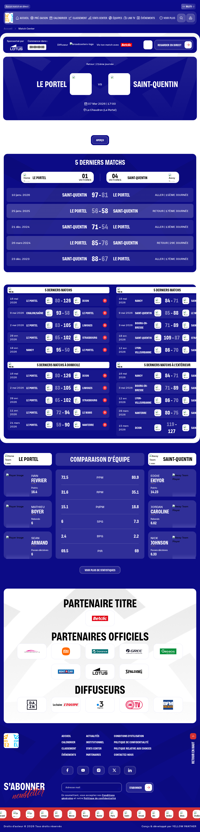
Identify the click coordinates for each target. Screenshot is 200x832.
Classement (79, 18)
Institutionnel (95, 742)
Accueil (24, 18)
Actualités (92, 736)
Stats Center (99, 18)
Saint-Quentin (177, 459)
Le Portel (28, 459)
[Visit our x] (114, 770)
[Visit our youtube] (83, 770)
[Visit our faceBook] (67, 770)
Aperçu (100, 140)
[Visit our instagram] (99, 770)
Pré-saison (41, 18)
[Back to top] (193, 736)
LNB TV (131, 18)
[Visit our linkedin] (130, 770)
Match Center (26, 28)
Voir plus (169, 18)
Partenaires (93, 754)
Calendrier (59, 18)
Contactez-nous (123, 754)
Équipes (117, 18)
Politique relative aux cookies (132, 748)
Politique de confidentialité (131, 742)
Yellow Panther (184, 826)
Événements (148, 18)
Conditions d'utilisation (129, 736)
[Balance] (190, 18)
